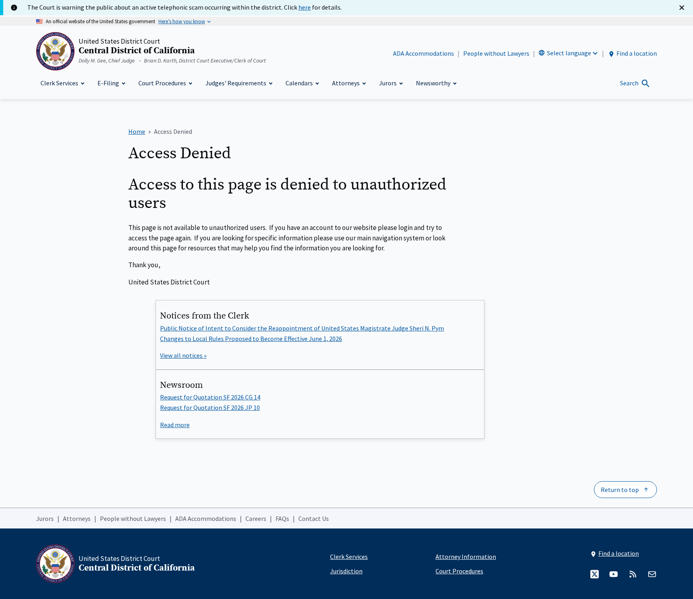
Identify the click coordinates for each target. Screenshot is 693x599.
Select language (569, 53)
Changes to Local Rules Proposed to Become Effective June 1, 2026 (251, 339)
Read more (175, 425)
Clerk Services (349, 557)
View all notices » (183, 355)
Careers (255, 518)
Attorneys (77, 518)
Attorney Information (466, 557)
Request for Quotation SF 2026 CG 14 (210, 397)
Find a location (636, 53)
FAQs (282, 518)
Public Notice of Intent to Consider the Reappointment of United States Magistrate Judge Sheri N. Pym (302, 328)
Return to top (620, 490)
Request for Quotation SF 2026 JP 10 (210, 407)
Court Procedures (459, 571)
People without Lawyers (496, 53)
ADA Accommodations (423, 53)
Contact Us (313, 518)
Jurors (45, 518)
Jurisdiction (346, 571)
